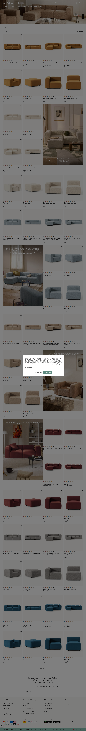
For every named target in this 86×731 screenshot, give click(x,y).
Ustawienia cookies (38, 372)
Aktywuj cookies (48, 372)
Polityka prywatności (28, 367)
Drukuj (26, 368)
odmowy (49, 364)
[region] (43, 365)
